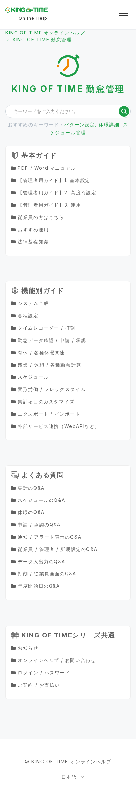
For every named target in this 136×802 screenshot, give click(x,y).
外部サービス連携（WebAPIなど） (59, 426)
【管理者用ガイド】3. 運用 (49, 205)
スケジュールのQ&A (41, 500)
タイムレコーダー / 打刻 (46, 328)
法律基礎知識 (33, 241)
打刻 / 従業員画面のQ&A (47, 573)
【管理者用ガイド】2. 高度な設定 (57, 192)
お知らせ (28, 648)
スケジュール (33, 377)
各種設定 (28, 315)
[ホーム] (26, 9)
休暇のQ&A (31, 512)
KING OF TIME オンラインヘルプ (45, 32)
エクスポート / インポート (49, 414)
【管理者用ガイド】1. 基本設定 (54, 180)
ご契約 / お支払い (39, 685)
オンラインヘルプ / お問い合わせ (57, 660)
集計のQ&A (31, 488)
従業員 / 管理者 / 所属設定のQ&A (57, 549)
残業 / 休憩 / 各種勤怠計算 (49, 365)
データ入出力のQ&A (41, 561)
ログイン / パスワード (44, 672)
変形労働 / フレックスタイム (51, 389)
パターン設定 (79, 124)
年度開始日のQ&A (39, 586)
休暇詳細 (108, 124)
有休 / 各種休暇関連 (41, 352)
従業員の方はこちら (41, 217)
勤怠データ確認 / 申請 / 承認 (52, 340)
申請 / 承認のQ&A (39, 524)
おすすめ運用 (33, 229)
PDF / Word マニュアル (47, 168)
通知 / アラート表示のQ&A (49, 537)
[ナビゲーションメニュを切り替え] (124, 13)
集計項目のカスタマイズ (46, 401)
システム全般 (33, 303)
